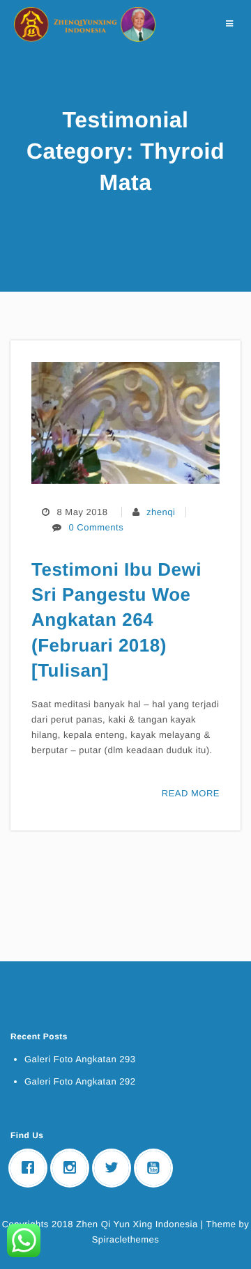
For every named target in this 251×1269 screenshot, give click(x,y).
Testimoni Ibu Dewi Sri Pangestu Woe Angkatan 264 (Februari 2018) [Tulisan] (116, 620)
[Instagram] (73, 1168)
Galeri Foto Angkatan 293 (79, 1059)
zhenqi (160, 512)
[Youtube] (157, 1168)
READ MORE (191, 793)
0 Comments (96, 527)
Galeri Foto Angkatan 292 (79, 1081)
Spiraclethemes (126, 1239)
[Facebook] (31, 1168)
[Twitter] (115, 1168)
